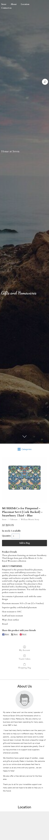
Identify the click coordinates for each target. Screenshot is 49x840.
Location (25, 4)
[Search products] (44, 81)
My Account (24, 650)
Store (4, 519)
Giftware (14, 519)
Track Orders (24, 659)
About (14, 4)
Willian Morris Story (30, 519)
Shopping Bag (24, 667)
